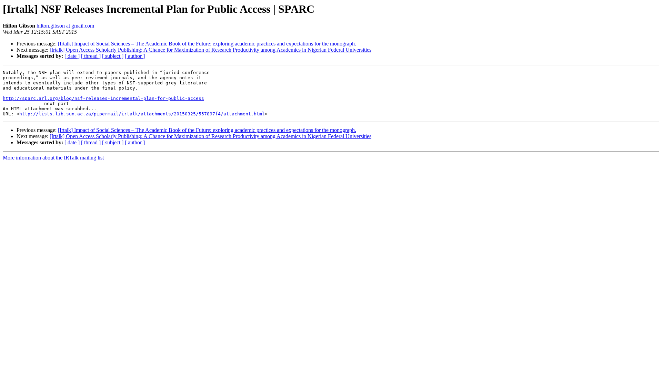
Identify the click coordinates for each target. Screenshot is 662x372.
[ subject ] (112, 56)
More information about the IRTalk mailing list (53, 158)
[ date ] (72, 56)
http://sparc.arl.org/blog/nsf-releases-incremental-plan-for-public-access (103, 98)
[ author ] (135, 56)
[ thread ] (91, 56)
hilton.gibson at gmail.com (65, 26)
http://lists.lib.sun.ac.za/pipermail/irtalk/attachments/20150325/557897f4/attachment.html (142, 113)
